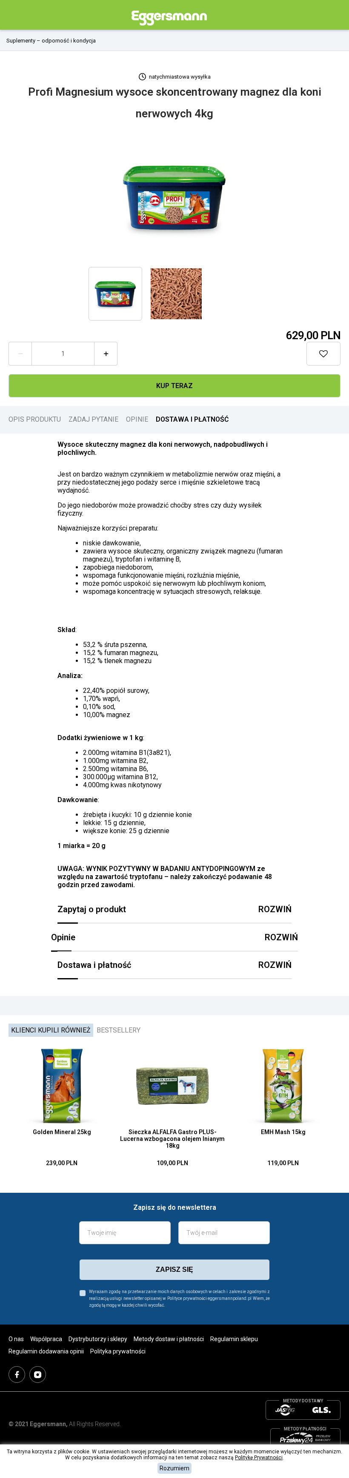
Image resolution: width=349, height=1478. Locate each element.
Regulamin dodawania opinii (46, 1351)
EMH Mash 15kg (283, 1132)
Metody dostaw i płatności (169, 1339)
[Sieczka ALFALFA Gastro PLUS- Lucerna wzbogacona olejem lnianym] (172, 1086)
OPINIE (137, 419)
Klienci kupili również (51, 1030)
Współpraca (46, 1339)
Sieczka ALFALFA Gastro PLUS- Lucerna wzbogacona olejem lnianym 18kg (172, 1139)
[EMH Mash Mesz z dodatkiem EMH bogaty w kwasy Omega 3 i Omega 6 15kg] (283, 1086)
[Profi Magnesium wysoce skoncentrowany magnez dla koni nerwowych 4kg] (174, 197)
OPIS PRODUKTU (35, 419)
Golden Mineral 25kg (62, 1132)
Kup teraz (174, 386)
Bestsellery (118, 1030)
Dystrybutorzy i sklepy (98, 1339)
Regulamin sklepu (234, 1339)
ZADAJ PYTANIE (93, 419)
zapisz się (174, 1269)
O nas (16, 1339)
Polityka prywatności (118, 1351)
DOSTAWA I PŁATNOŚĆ (192, 419)
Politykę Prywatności (259, 1458)
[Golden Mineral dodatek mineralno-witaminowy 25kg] (61, 1086)
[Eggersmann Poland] (169, 18)
